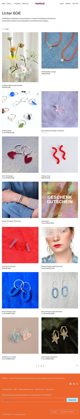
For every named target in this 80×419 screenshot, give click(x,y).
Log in (62, 3)
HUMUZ (9, 414)
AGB (15, 389)
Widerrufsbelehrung (25, 389)
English (54, 412)
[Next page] (77, 366)
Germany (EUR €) (68, 412)
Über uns (25, 3)
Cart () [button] (75, 3)
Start (4, 3)
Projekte (17, 3)
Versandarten (7, 389)
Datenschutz (39, 389)
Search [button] (68, 3)
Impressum (50, 389)
